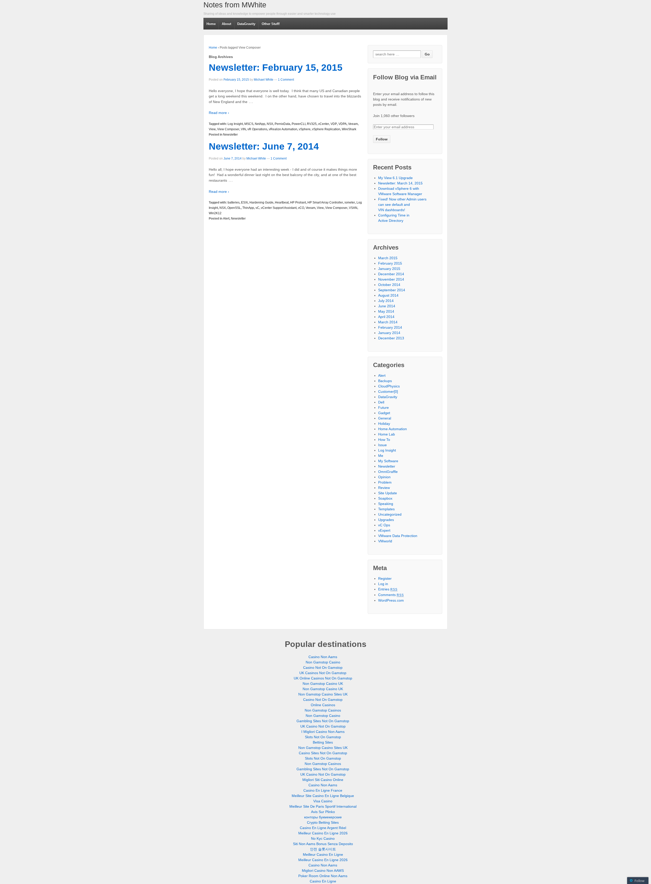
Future (383, 407)
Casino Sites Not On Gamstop (323, 753)
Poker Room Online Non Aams (322, 876)
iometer (350, 202)
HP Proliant (298, 202)
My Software (388, 461)
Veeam (353, 124)
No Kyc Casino (323, 838)
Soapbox (385, 498)
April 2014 (386, 317)
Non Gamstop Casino (323, 662)
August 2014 (388, 295)
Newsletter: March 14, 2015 (400, 183)
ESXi (244, 202)
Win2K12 (215, 213)
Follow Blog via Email (405, 77)
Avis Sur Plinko (323, 812)
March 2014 (387, 322)
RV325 (312, 124)
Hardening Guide (261, 202)
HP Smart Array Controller (325, 202)
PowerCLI (298, 124)
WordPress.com (391, 600)
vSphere (304, 129)
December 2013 (391, 338)
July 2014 (386, 301)
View (212, 129)
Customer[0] (388, 391)
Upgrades (386, 520)
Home (211, 24)
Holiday (384, 424)
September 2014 (391, 290)
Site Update (387, 493)
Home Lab (386, 434)
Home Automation (392, 429)
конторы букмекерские (323, 817)
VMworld (385, 541)
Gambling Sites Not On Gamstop (323, 721)
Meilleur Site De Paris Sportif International (323, 806)
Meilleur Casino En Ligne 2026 (323, 833)
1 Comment (286, 79)
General (384, 418)
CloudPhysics (389, 386)
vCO (301, 208)
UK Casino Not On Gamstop (323, 726)
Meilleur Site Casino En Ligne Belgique (323, 796)
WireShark (349, 129)
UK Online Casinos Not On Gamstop (323, 678)
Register (385, 578)
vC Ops (384, 525)
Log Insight (235, 124)
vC (257, 208)
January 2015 (389, 269)
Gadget (384, 413)
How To (384, 440)
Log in (383, 584)
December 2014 (391, 274)
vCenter (323, 124)
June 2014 (386, 306)
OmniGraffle (388, 472)
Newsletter (230, 134)
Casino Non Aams (322, 657)
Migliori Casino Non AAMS (323, 870)
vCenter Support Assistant (279, 208)
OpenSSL (234, 208)
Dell (381, 402)
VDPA (342, 124)
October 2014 (389, 285)
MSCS (248, 124)
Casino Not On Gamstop (323, 667)
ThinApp (248, 208)
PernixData (282, 124)
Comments (391, 595)
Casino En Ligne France (322, 790)
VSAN (353, 208)
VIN (243, 129)
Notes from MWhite (234, 5)
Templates (386, 509)
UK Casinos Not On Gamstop (322, 673)
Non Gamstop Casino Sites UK (323, 694)
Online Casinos (323, 705)
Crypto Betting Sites (323, 822)
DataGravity (246, 24)
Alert (226, 218)
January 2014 (389, 333)
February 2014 (390, 327)
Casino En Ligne (323, 881)
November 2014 (391, 279)
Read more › (219, 113)
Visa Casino (322, 801)
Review (384, 488)
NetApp (260, 124)
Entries (388, 589)
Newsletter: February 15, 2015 (276, 67)
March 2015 (387, 258)
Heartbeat (282, 202)
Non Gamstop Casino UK (323, 684)
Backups (385, 381)
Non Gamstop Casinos (323, 710)
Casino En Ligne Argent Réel (323, 828)
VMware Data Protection (397, 536)
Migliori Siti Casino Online (322, 780)
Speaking (385, 504)
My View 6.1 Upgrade (395, 178)
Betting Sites (323, 742)
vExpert (384, 530)
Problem (385, 482)
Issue (382, 445)
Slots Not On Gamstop (323, 737)
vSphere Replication (326, 129)
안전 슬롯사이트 (323, 849)
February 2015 (390, 263)
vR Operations (257, 129)
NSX (270, 124)
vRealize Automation (283, 129)
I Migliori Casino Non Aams (323, 732)
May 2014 (386, 311)
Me (380, 456)
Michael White (263, 79)
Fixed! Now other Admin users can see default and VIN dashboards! (402, 204)
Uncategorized (390, 514)
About (226, 24)
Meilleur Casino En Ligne (323, 854)
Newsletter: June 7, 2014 (264, 146)
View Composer (228, 129)
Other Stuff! (271, 24)
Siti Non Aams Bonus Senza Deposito (323, 844)
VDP (334, 124)
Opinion (384, 477)
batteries (234, 202)
